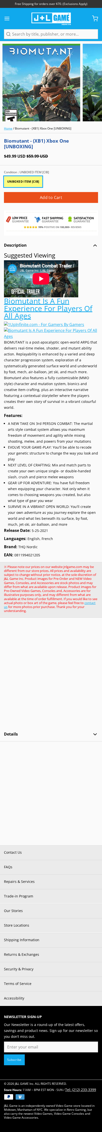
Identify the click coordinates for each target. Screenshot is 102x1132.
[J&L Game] (51, 18)
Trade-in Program (18, 896)
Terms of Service (17, 983)
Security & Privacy (18, 969)
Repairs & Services (19, 881)
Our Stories (13, 910)
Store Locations (16, 925)
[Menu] (9, 18)
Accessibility (14, 998)
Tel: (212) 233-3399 (80, 1089)
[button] (51, 197)
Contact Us (13, 852)
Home (8, 128)
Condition (26, 172)
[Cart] (93, 18)
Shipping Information (21, 939)
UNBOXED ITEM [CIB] (23, 181)
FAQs (8, 867)
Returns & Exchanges (21, 954)
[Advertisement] (51, 674)
